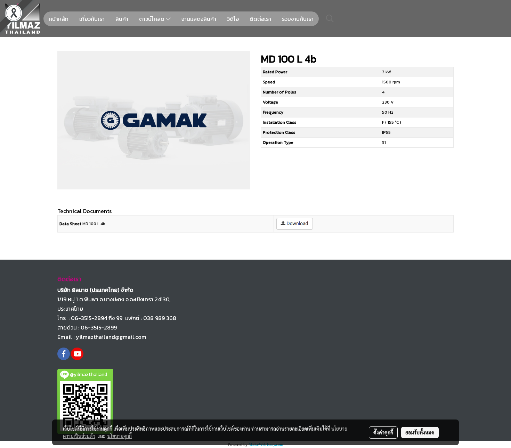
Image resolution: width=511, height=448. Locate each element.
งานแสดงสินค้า (198, 19)
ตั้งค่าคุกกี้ (383, 432)
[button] (330, 18)
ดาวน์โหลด (152, 19)
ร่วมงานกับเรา (298, 19)
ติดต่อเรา (260, 19)
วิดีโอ (233, 19)
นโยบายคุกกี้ (119, 436)
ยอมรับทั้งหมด (420, 432)
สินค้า (121, 19)
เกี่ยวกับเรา (92, 19)
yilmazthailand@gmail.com (111, 337)
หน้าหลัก (58, 19)
